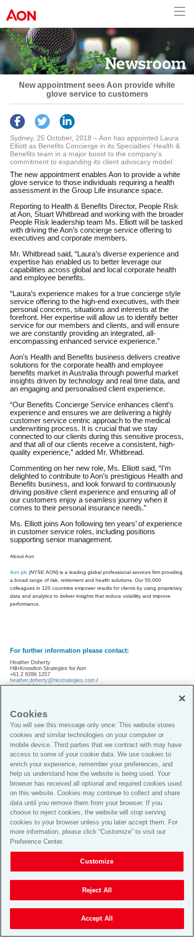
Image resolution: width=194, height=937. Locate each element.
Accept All (97, 918)
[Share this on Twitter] (42, 121)
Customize (96, 861)
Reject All (97, 890)
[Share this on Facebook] (17, 121)
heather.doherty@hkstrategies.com (52, 680)
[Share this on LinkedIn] (67, 121)
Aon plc (18, 572)
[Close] (182, 698)
